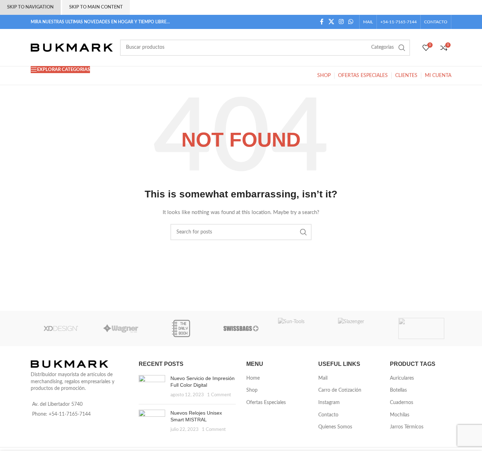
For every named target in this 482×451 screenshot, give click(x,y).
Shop (252, 390)
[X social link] (331, 21)
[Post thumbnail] (152, 387)
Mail (322, 378)
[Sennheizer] (421, 328)
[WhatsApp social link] (351, 21)
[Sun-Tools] (301, 328)
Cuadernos (401, 402)
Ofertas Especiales (266, 402)
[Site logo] (72, 47)
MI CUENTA (438, 75)
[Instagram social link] (341, 21)
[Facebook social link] (322, 21)
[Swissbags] (241, 328)
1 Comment (219, 395)
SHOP (324, 75)
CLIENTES (406, 75)
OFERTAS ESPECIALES (363, 75)
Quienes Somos (335, 427)
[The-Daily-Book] (181, 328)
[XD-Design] (61, 328)
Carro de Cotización (339, 390)
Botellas (398, 390)
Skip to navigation (30, 7)
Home (253, 378)
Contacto (328, 415)
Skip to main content (96, 7)
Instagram (329, 402)
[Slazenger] (361, 328)
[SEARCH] (402, 48)
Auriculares (402, 378)
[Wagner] (121, 328)
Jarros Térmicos (406, 427)
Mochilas (399, 415)
